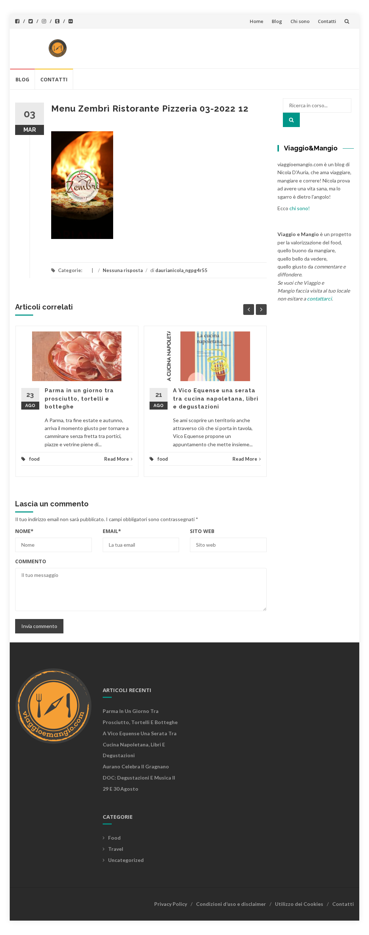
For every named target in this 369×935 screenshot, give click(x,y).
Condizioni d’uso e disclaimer (231, 904)
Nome (24, 531)
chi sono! (299, 208)
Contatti (327, 21)
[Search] (291, 120)
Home (256, 21)
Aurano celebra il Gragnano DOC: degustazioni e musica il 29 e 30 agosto (139, 777)
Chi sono (300, 21)
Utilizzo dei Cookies (299, 904)
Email (112, 531)
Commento (30, 561)
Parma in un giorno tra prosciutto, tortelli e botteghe (79, 398)
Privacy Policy (170, 904)
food (34, 459)
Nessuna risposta (123, 270)
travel (115, 849)
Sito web (202, 531)
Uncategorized (126, 860)
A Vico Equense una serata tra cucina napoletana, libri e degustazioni (215, 398)
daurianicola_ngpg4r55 (181, 270)
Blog (277, 21)
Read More (116, 459)
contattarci (319, 298)
